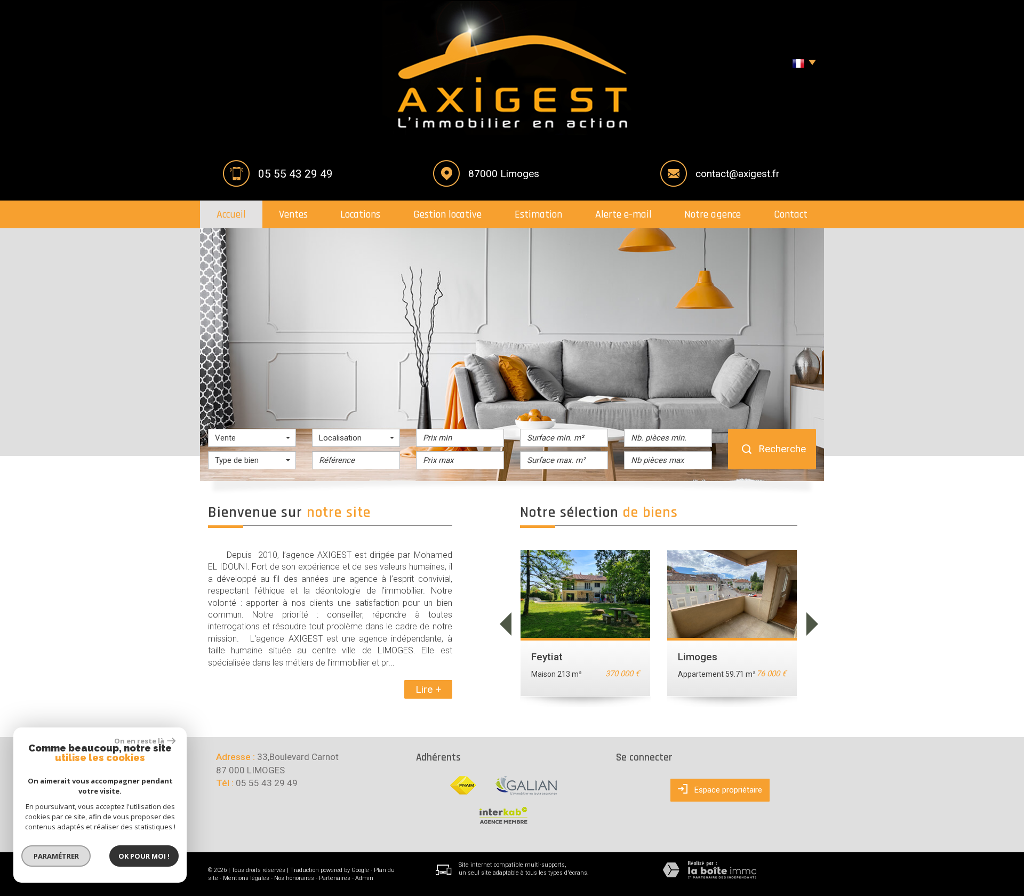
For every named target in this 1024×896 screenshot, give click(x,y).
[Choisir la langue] (801, 64)
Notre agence (712, 214)
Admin (364, 878)
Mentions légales (246, 878)
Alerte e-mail (623, 214)
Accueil (231, 214)
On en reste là (139, 741)
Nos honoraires (294, 878)
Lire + (428, 689)
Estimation (538, 214)
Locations (360, 214)
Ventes (293, 214)
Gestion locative (447, 214)
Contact (790, 214)
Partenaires (334, 878)
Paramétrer (56, 856)
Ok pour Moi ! (144, 856)
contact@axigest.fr (737, 173)
